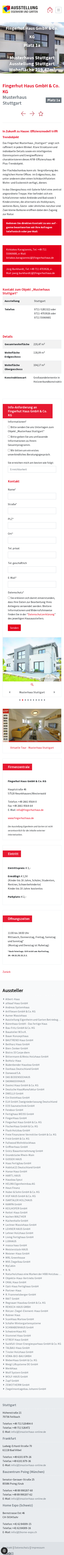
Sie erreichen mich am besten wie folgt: (31, 462)
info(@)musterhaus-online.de (28, 1431)
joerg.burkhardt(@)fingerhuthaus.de (33, 273)
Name (12, 489)
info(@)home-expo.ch (24, 1532)
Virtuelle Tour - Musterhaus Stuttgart (32, 747)
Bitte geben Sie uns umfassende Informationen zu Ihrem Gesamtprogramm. (28, 441)
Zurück (6, 971)
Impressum (38, 1547)
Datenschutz (16, 592)
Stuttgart (9, 1405)
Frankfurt (9, 1438)
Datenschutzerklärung (41, 614)
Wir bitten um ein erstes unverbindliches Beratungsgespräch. (29, 452)
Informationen (17, 421)
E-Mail (12, 577)
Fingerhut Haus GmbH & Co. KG (31, 89)
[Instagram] (12, 1553)
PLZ (11, 519)
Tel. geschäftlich (17, 563)
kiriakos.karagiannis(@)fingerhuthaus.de (30, 257)
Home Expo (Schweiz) (18, 1505)
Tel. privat (14, 548)
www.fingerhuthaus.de (21, 818)
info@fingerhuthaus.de (30, 810)
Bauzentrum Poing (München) (24, 1472)
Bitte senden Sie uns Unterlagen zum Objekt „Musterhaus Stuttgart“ (31, 429)
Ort (10, 533)
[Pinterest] (9, 1553)
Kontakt (8, 1547)
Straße (12, 504)
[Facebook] (6, 1553)
